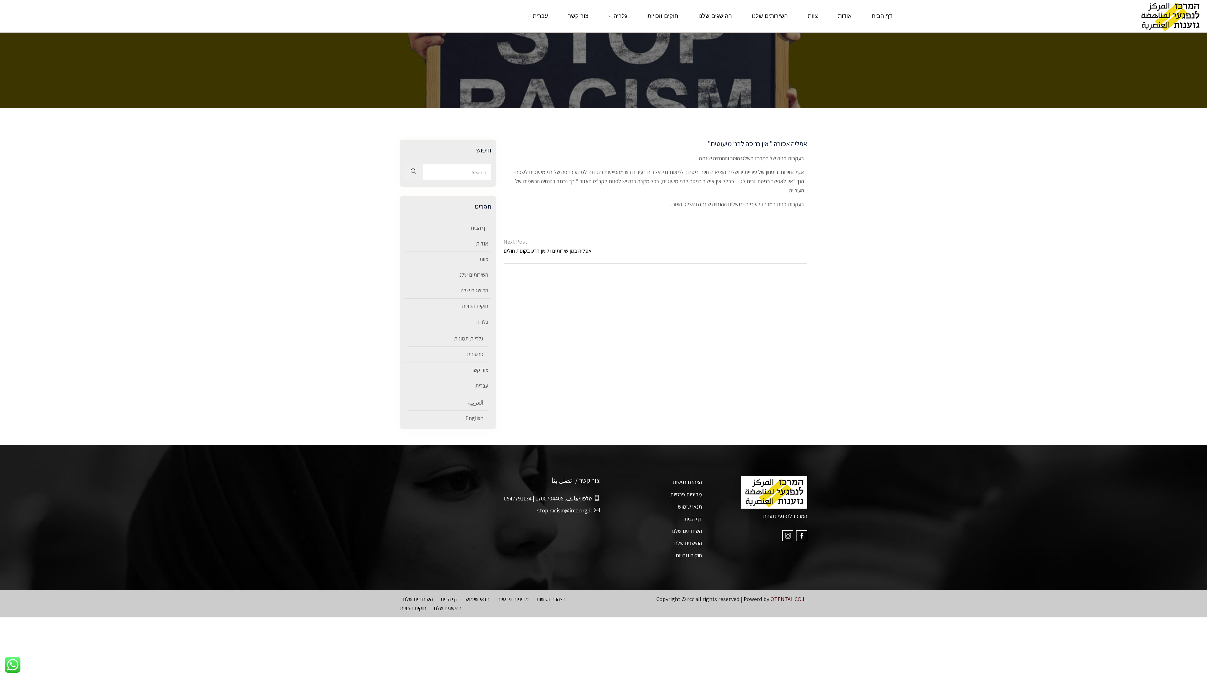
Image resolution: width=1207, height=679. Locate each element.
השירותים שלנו (770, 16)
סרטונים (475, 354)
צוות (813, 16)
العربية (475, 402)
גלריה (620, 16)
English (474, 418)
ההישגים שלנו (715, 16)
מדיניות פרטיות (686, 494)
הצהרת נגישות (687, 482)
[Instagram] (787, 535)
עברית (540, 16)
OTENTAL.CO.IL (788, 599)
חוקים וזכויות (663, 16)
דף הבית (882, 16)
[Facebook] (801, 535)
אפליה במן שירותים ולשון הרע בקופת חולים (548, 250)
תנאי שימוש (690, 506)
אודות (845, 16)
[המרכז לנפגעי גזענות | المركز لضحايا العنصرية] (1056, 16)
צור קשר (578, 16)
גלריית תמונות (468, 338)
